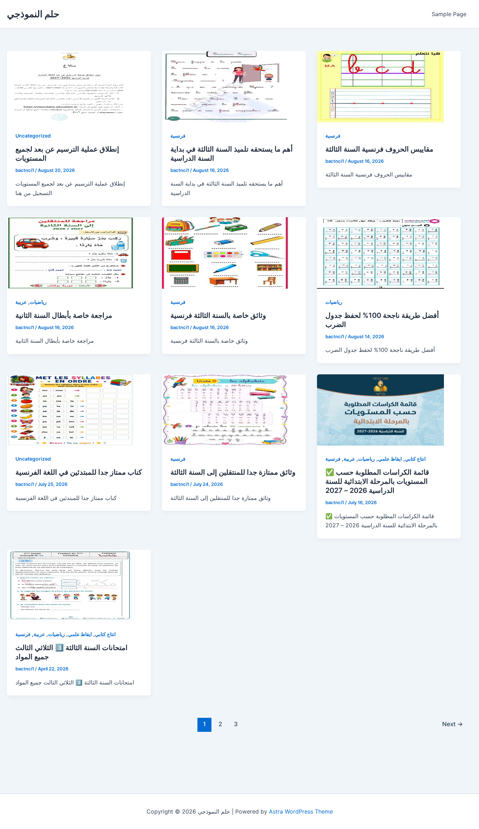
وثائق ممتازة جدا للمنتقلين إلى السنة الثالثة (233, 472)
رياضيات (38, 302)
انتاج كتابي (415, 459)
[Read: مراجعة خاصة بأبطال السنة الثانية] (70, 253)
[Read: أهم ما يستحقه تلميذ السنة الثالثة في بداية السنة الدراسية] (225, 86)
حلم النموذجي (33, 13)
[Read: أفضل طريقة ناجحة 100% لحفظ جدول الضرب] (380, 253)
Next (452, 724)
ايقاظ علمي (390, 459)
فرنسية (177, 136)
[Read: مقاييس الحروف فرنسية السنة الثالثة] (380, 86)
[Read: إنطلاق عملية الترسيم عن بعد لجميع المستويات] (70, 86)
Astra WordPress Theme (301, 811)
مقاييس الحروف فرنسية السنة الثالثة (379, 149)
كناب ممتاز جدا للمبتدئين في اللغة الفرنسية (78, 472)
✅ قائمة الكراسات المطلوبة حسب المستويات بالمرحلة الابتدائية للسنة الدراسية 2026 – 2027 (377, 481)
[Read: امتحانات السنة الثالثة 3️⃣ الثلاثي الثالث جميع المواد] (70, 585)
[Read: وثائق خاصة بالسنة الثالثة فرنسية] (225, 253)
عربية (21, 302)
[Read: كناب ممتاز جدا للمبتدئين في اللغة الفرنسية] (70, 410)
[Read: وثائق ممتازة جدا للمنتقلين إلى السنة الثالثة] (225, 410)
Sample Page (449, 14)
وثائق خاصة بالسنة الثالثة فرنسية (218, 315)
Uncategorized (33, 136)
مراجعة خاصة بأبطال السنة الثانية (63, 315)
